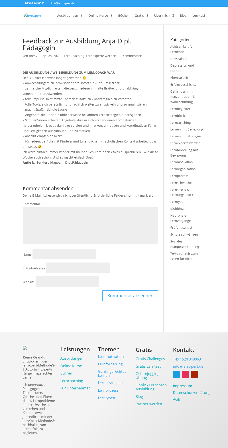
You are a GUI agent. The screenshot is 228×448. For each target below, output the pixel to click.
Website (29, 282)
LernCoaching (74, 56)
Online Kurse (98, 16)
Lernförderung (110, 364)
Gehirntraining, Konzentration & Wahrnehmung (182, 96)
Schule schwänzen (184, 234)
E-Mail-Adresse (34, 268)
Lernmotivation (181, 162)
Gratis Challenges (150, 359)
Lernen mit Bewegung (186, 129)
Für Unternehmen (75, 388)
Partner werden (149, 404)
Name (27, 254)
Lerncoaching (71, 381)
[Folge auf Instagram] (185, 374)
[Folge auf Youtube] (194, 374)
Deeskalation (179, 59)
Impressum (182, 386)
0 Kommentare (131, 56)
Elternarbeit (179, 77)
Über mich (162, 16)
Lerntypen (177, 202)
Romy (33, 56)
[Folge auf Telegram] (176, 374)
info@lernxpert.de (188, 366)
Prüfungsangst (181, 227)
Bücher (123, 16)
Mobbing (177, 208)
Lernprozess (179, 176)
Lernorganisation (183, 169)
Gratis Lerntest (148, 367)
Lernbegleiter (180, 109)
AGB (176, 400)
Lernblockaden (181, 116)
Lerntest (198, 16)
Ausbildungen (67, 16)
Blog (183, 16)
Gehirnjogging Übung (147, 376)
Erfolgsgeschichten (184, 84)
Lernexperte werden (101, 56)
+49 (188, 359)
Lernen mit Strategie (185, 136)
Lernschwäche (181, 183)
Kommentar (33, 204)
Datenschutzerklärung (191, 393)
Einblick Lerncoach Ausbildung (151, 387)
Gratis (139, 16)
